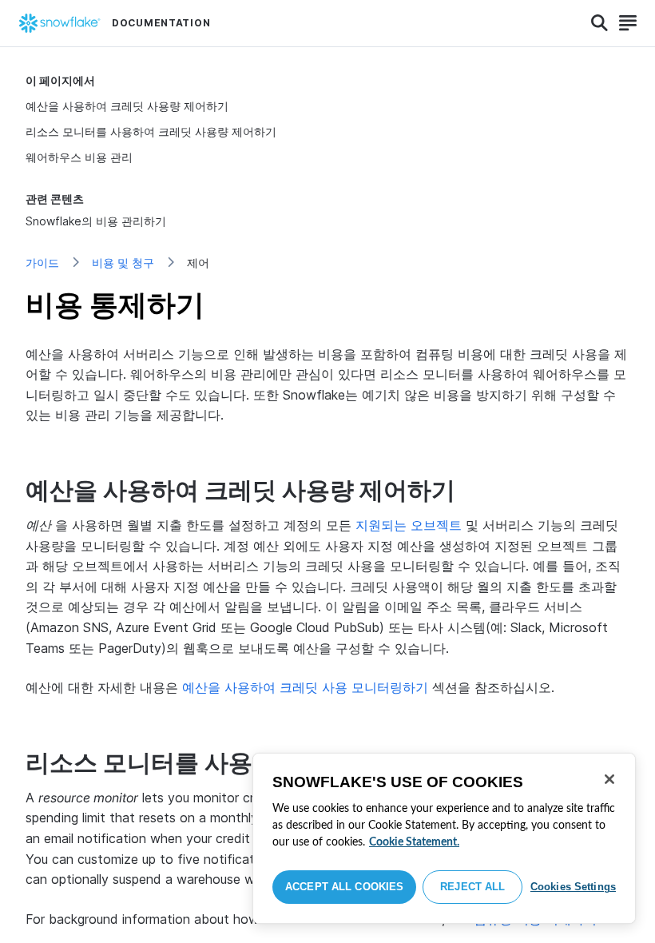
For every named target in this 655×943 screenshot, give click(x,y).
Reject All (472, 887)
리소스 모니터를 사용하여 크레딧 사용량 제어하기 (151, 131)
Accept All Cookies (344, 887)
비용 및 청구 (123, 262)
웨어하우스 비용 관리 (79, 157)
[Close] (609, 779)
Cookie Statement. (414, 842)
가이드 (42, 262)
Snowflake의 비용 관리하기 (96, 221)
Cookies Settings (573, 887)
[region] (444, 838)
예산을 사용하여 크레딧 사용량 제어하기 (127, 106)
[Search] (599, 23)
